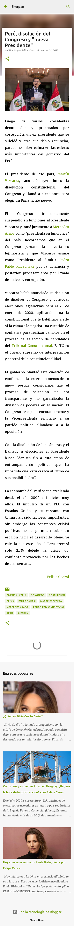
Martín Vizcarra (51, 601)
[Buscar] (68, 7)
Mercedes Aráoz (17, 607)
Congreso (37, 595)
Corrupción (57, 595)
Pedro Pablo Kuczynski (48, 607)
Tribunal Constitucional (32, 346)
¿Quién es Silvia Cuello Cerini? (23, 716)
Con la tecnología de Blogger (39, 912)
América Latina (16, 595)
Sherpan (18, 6)
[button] (7, 59)
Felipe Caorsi (58, 577)
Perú (10, 613)
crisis (10, 601)
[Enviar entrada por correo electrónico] (7, 590)
